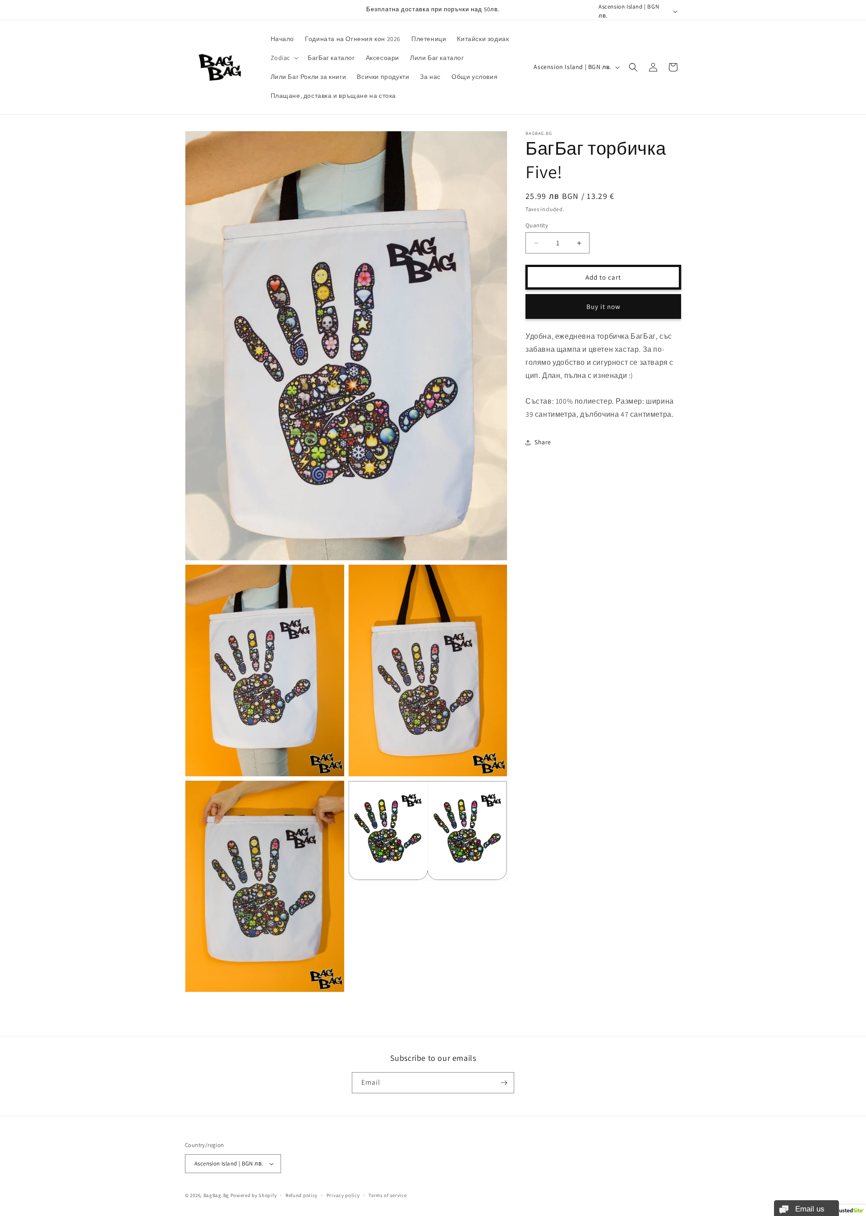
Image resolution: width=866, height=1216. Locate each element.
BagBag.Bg (216, 1195)
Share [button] (542, 442)
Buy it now (603, 306)
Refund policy (302, 1195)
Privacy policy (343, 1195)
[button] (284, 57)
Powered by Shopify (253, 1195)
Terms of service (387, 1195)
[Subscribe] (504, 1082)
